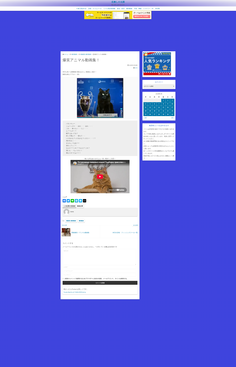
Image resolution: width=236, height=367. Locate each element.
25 (145, 114)
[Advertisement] (118, 36)
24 (172, 111)
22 (163, 111)
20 (154, 111)
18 (145, 111)
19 (150, 111)
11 (145, 107)
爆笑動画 (129, 8)
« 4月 (145, 118)
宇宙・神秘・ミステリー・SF (143, 8)
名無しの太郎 (118, 2)
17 (172, 107)
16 (168, 107)
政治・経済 (120, 8)
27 (154, 114)
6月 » (173, 118)
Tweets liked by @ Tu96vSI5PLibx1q (75, 292)
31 (172, 114)
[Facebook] (64, 200)
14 (159, 107)
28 (159, 114)
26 (150, 114)
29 (163, 114)
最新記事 (80, 206)
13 (154, 107)
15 (163, 107)
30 (168, 114)
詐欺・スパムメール (95, 8)
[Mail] (84, 200)
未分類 (157, 8)
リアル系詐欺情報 (109, 8)
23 (168, 111)
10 (172, 104)
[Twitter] (68, 200)
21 (159, 111)
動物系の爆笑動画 (71, 220)
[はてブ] (76, 200)
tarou (136, 67)
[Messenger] (80, 200)
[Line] (72, 200)
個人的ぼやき (82, 8)
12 (150, 107)
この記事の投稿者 (69, 206)
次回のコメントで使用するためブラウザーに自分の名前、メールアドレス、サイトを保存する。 (96, 278)
